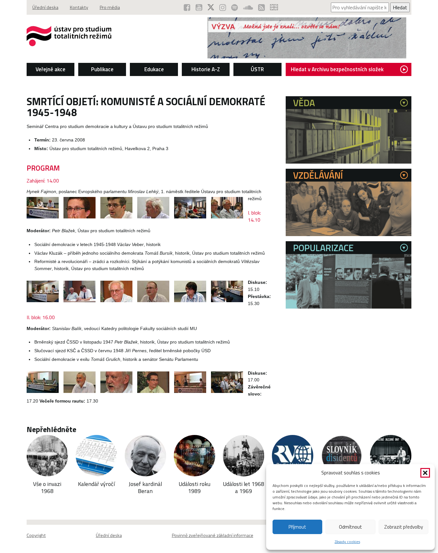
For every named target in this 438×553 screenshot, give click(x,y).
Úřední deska (45, 7)
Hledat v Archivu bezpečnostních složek (337, 69)
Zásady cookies (347, 542)
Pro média (110, 7)
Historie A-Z (205, 69)
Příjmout (297, 527)
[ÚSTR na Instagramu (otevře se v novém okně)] (223, 7)
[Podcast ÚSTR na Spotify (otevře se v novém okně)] (234, 7)
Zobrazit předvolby (403, 527)
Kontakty (79, 7)
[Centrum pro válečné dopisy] (306, 56)
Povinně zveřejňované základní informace (212, 535)
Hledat (400, 7)
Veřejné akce (50, 69)
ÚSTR (257, 69)
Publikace (102, 69)
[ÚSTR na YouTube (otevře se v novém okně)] (199, 7)
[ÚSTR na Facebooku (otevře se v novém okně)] (187, 7)
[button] (425, 473)
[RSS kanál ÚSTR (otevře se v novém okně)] (261, 7)
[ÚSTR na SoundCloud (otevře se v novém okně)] (248, 7)
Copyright (36, 535)
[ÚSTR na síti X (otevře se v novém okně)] (211, 7)
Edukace (154, 69)
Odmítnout (350, 527)
